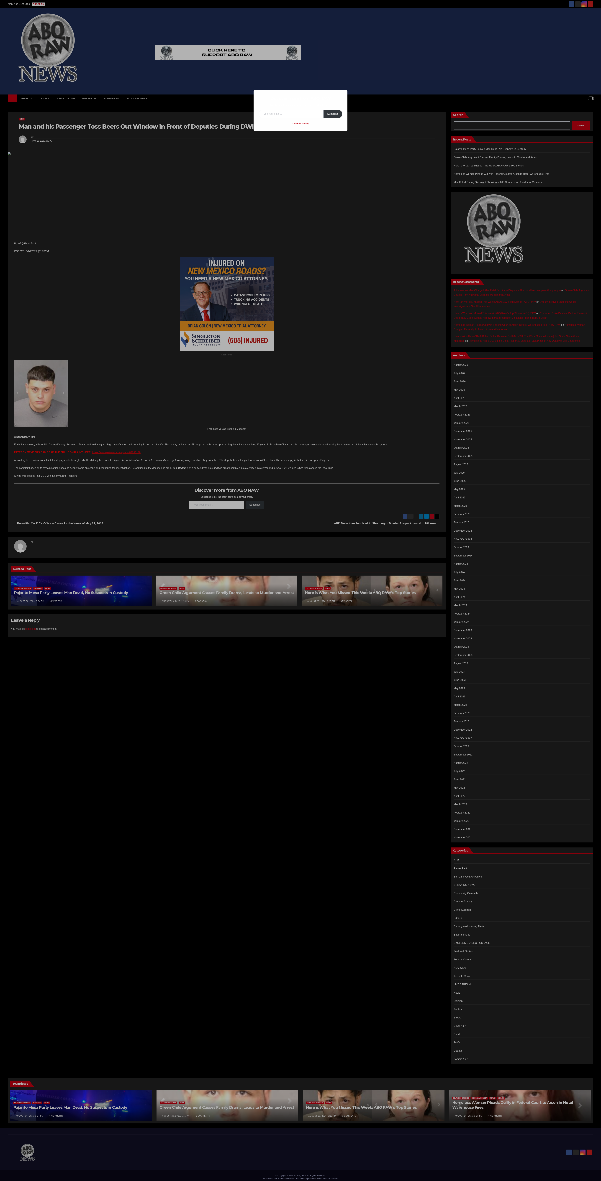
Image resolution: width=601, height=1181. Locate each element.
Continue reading (300, 123)
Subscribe (333, 113)
